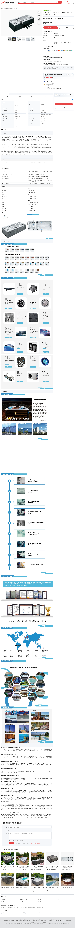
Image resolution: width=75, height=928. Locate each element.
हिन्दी (51, 920)
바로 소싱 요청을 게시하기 (36, 843)
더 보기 (2, 915)
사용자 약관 (28, 919)
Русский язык (25, 920)
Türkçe (59, 920)
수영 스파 (39, 899)
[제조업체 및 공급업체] (7, 2)
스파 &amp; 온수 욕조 (23, 899)
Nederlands (38, 920)
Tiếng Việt (62, 920)
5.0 (59, 95)
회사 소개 (21, 919)
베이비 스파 (3, 901)
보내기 (11, 843)
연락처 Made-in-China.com (43, 919)
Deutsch (34, 920)
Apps (67, 6)
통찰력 (54, 919)
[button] (49, 96)
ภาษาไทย (55, 920)
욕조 (12, 8)
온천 (35, 912)
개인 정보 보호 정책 (35, 919)
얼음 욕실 (57, 899)
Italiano (30, 920)
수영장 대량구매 (47, 912)
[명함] (72, 99)
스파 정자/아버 (58, 901)
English (8, 920)
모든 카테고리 (5, 6)
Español (12, 920)
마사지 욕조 (21, 901)
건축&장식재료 (7, 8)
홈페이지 (2, 8)
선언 (25, 919)
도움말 (61, 6)
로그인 (72, 3)
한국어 (45, 920)
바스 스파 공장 (28, 912)
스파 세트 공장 (12, 912)
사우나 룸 (39, 901)
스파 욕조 (39, 912)
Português (16, 920)
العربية (42, 920)
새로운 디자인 (3, 899)
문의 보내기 (50, 27)
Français (20, 920)
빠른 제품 (50, 919)
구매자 (55, 6)
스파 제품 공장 (4, 912)
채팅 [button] (67, 27)
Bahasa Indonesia (68, 920)
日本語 (49, 920)
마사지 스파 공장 (21, 912)
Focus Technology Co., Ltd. (39, 922)
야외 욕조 (15, 8)
